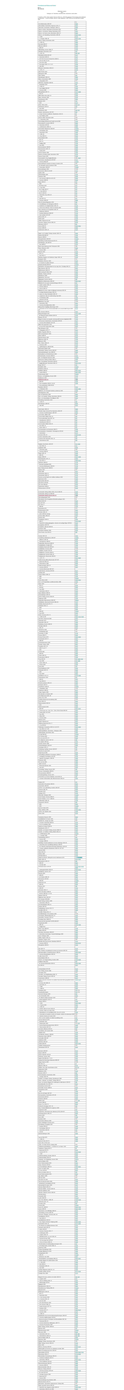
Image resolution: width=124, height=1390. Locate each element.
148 (77, 1368)
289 (77, 1025)
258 (77, 580)
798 (77, 156)
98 (76, 279)
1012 (77, 1198)
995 (77, 1378)
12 (78, 1067)
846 (77, 455)
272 (77, 473)
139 (77, 1071)
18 (76, 106)
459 (77, 324)
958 (77, 233)
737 (77, 602)
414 (77, 948)
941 (77, 627)
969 (77, 682)
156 (77, 1229)
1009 (77, 537)
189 (77, 605)
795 (77, 535)
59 (76, 416)
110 (76, 1232)
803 (77, 789)
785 (79, 809)
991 (79, 1043)
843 (77, 403)
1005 (77, 686)
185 (77, 294)
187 (77, 1280)
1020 (77, 161)
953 (77, 884)
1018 (77, 734)
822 (77, 326)
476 (77, 1095)
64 (78, 1277)
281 (77, 995)
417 (77, 91)
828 (77, 563)
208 (77, 1251)
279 (79, 363)
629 (77, 1332)
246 (77, 68)
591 (77, 262)
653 (77, 34)
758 (82, 616)
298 (77, 937)
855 (77, 919)
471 (77, 317)
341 (77, 82)
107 (77, 477)
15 (76, 1172)
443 (77, 429)
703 (77, 79)
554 (77, 93)
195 (77, 479)
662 (77, 1113)
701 (77, 387)
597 (77, 572)
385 (77, 396)
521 (77, 330)
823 (79, 1354)
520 (77, 585)
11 (76, 1328)
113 (79, 980)
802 (77, 863)
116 (76, 703)
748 (77, 1117)
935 (77, 1157)
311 (76, 1058)
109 (77, 980)
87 (76, 283)
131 (77, 1225)
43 (76, 994)
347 (77, 679)
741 (77, 941)
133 (77, 205)
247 (77, 486)
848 (77, 447)
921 (77, 398)
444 (77, 137)
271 (77, 266)
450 (77, 145)
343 (77, 66)
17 (78, 104)
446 (77, 359)
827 (77, 978)
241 (77, 684)
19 (76, 776)
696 (77, 1315)
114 (76, 1345)
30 (76, 1082)
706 (77, 554)
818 (77, 539)
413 (77, 1093)
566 (77, 609)
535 (77, 723)
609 (82, 866)
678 (77, 222)
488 (79, 91)
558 (77, 147)
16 (76, 1017)
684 (77, 624)
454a (77, 130)
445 (77, 974)
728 (77, 800)
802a (77, 600)
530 (77, 1019)
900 (77, 904)
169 (79, 313)
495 (77, 719)
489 (77, 1141)
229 (77, 727)
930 (77, 528)
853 (77, 1102)
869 (77, 692)
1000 (77, 366)
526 (77, 141)
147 (77, 102)
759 (77, 134)
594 (77, 587)
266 (77, 552)
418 (77, 1322)
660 (77, 906)
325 (77, 760)
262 (77, 272)
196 (77, 216)
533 (79, 1370)
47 (76, 182)
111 (76, 40)
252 (77, 519)
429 (79, 521)
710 (77, 1080)
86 (76, 1161)
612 (77, 956)
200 (77, 1262)
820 (77, 1047)
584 (77, 1137)
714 (77, 211)
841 (77, 986)
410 (77, 530)
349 (77, 46)
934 (77, 501)
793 (77, 506)
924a (77, 578)
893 (77, 817)
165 (77, 1269)
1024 (77, 1205)
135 (77, 846)
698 (77, 626)
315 (77, 165)
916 (77, 480)
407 (77, 618)
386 (77, 762)
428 (77, 1120)
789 (77, 671)
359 (77, 1234)
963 (77, 787)
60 (76, 84)
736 (77, 853)
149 (77, 218)
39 (76, 436)
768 (79, 456)
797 (77, 741)
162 (77, 1350)
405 (77, 44)
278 (79, 434)
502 (77, 738)
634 (77, 180)
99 (76, 861)
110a (77, 833)
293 (77, 963)
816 (77, 1153)
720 (77, 339)
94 (78, 53)
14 (76, 999)
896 (77, 126)
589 (77, 697)
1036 (77, 167)
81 (76, 224)
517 (77, 620)
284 (77, 778)
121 (77, 290)
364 (77, 1247)
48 (76, 886)
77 (76, 1278)
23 (76, 112)
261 (79, 580)
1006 (77, 880)
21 (76, 1243)
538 (77, 431)
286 (79, 388)
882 (77, 877)
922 (79, 370)
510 (77, 908)
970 (77, 292)
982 (77, 1286)
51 (76, 418)
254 (77, 607)
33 (76, 1021)
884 (77, 983)
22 (76, 747)
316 (77, 822)
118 (76, 86)
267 (77, 1348)
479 (77, 675)
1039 (77, 806)
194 (77, 251)
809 (77, 1324)
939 (77, 1041)
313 (77, 521)
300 (77, 1284)
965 (77, 745)
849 (77, 1258)
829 (77, 875)
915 (77, 136)
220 (77, 705)
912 (77, 773)
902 (77, 346)
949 (77, 226)
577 (77, 871)
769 (77, 543)
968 (77, 1133)
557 (77, 25)
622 (77, 1164)
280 (77, 379)
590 (77, 148)
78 (76, 749)
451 (77, 1034)
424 (77, 829)
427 (77, 648)
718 (77, 270)
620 (79, 1271)
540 (77, 670)
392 (77, 1221)
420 (77, 1214)
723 (77, 888)
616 (77, 1240)
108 (77, 811)
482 (77, 220)
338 (77, 1242)
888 (77, 409)
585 (77, 1146)
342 (77, 1227)
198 (77, 383)
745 (77, 121)
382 (77, 716)
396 (77, 556)
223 (77, 257)
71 (76, 444)
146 (79, 1223)
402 (77, 804)
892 (77, 123)
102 (77, 512)
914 (77, 484)
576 (77, 1306)
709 (77, 598)
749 (79, 34)
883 (77, 673)
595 (77, 915)
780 (79, 924)
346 (77, 1374)
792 (77, 49)
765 (77, 152)
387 (79, 158)
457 (77, 31)
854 (77, 841)
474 (77, 139)
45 (76, 802)
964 (77, 33)
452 (77, 763)
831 (79, 1166)
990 (77, 653)
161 (77, 313)
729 (77, 1343)
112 (76, 229)
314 (77, 97)
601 (77, 1104)
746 (77, 771)
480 (77, 1289)
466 (77, 458)
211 (82, 659)
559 (77, 1231)
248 (77, 390)
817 (77, 1319)
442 (77, 1192)
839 (77, 1078)
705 (77, 355)
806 (77, 524)
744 (77, 143)
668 (77, 796)
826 (77, 502)
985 (77, 826)
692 (77, 1098)
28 (76, 739)
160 (77, 132)
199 (77, 495)
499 (79, 675)
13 (76, 104)
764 (77, 305)
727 (77, 332)
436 (77, 637)
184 (77, 622)
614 (77, 308)
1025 (77, 795)
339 (77, 1128)
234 (77, 668)
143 (77, 315)
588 (77, 248)
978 (77, 1321)
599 (77, 273)
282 (77, 732)
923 (77, 493)
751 (77, 47)
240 (77, 1039)
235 (77, 1027)
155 (77, 1012)
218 (77, 64)
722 (77, 344)
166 (79, 659)
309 (77, 561)
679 (77, 343)
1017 (77, 1159)
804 (77, 694)
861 (77, 370)
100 (77, 855)
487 (77, 411)
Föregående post (42, 5)
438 (77, 1181)
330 (77, 844)
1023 (77, 374)
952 (77, 412)
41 (76, 677)
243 (77, 1001)
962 (77, 594)
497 (77, 638)
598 (77, 984)
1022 (77, 264)
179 (77, 1260)
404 (79, 727)
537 (77, 828)
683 (77, 616)
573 (77, 1201)
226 (77, 453)
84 (76, 1073)
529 (77, 866)
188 (77, 1126)
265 (77, 1238)
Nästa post (49, 5)
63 (76, 29)
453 (79, 637)
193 (77, 284)
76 (76, 365)
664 (77, 1038)
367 (77, 965)
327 (77, 1185)
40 (76, 769)
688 (77, 1363)
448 (77, 923)
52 (76, 1203)
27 (76, 782)
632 (77, 784)
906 (77, 1139)
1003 (77, 128)
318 (77, 381)
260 (77, 95)
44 (76, 1109)
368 (77, 350)
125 (77, 491)
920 (77, 337)
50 (76, 961)
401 (77, 651)
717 (77, 589)
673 (77, 36)
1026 (77, 1339)
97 (76, 204)
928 (77, 368)
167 (77, 642)
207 (77, 1216)
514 (77, 1150)
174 (77, 1186)
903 (77, 655)
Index (54, 5)
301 (77, 306)
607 (77, 1170)
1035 (77, 1254)
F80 (76, 857)
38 (76, 532)
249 (77, 736)
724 (77, 900)
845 (77, 90)
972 (77, 1050)
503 (77, 1372)
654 (77, 785)
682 (77, 932)
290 (77, 207)
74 (76, 666)
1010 (77, 1288)
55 (76, 837)
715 (77, 376)
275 (77, 154)
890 (77, 27)
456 (77, 1166)
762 (77, 1060)
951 (77, 303)
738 (77, 928)
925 (77, 1043)
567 (77, 721)
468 (77, 460)
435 (79, 1221)
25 (76, 1106)
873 (77, 541)
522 (77, 504)
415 (77, 839)
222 (77, 813)
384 (77, 873)
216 (77, 591)
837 (77, 471)
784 (77, 581)
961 (79, 226)
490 (77, 253)
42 (78, 110)
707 (77, 244)
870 (77, 335)
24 (76, 51)
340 (77, 88)
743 (77, 341)
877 (77, 690)
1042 (77, 238)
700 (77, 235)
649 (77, 752)
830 (77, 352)
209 (77, 1188)
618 (77, 574)
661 (77, 1194)
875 (77, 1065)
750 (77, 657)
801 (79, 281)
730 (77, 959)
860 (77, 237)
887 (77, 1256)
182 (77, 1236)
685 (77, 893)
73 (76, 101)
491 (77, 917)
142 (77, 1111)
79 (76, 818)
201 (77, 1179)
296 (77, 1253)
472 (77, 69)
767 (77, 1379)
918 (77, 867)
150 (77, 209)
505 (77, 215)
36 (76, 202)
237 (77, 646)
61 (76, 193)
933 (77, 649)
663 (77, 1212)
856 (77, 754)
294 (79, 1003)
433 (77, 635)
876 (77, 850)
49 (76, 401)
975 (77, 547)
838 (79, 959)
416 (77, 1076)
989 (77, 1074)
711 (76, 159)
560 (77, 882)
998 (77, 910)
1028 (77, 357)
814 (77, 695)
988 (77, 200)
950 (77, 976)
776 (77, 462)
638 (77, 176)
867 (77, 644)
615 (77, 1183)
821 (77, 268)
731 (77, 526)
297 (77, 899)
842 (77, 1087)
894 (77, 467)
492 (77, 1122)
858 (77, 1337)
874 (79, 943)
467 (77, 515)
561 (77, 299)
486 (77, 603)
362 (77, 842)
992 (77, 935)
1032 (77, 611)
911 (76, 743)
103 (77, 513)
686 (77, 23)
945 (77, 895)
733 (79, 1199)
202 (77, 1003)
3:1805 (80, 857)
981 (77, 99)
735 (77, 319)
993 (77, 921)
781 (77, 1326)
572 (77, 550)
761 (82, 1352)
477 (77, 433)
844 (77, 178)
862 (77, 394)
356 (77, 1356)
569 (79, 558)
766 (77, 297)
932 (77, 1155)
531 (79, 460)
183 (77, 1267)
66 (76, 517)
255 (77, 288)
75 (76, 1089)
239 (77, 1032)
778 (77, 633)
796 (77, 1091)
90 (76, 53)
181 (77, 311)
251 (77, 361)
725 (77, 945)
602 (79, 866)
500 (77, 240)
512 (77, 614)
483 (77, 1370)
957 (77, 596)
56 (76, 295)
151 (77, 1096)
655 (77, 286)
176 (77, 1265)
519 (77, 878)
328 (77, 275)
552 (77, 791)
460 (77, 1293)
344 (77, 1245)
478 (77, 793)
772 (77, 1354)
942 (77, 701)
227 (77, 889)
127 (77, 377)
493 (77, 774)
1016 (77, 1330)
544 (77, 488)
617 (77, 320)
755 (77, 809)
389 (77, 242)
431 (77, 322)
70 (76, 1130)
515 (77, 968)
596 (77, 125)
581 (77, 482)
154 (77, 261)
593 (77, 807)
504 (77, 277)
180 (77, 930)
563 (77, 1376)
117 (76, 55)
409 (77, 758)
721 (79, 616)
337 (77, 456)
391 (77, 1005)
